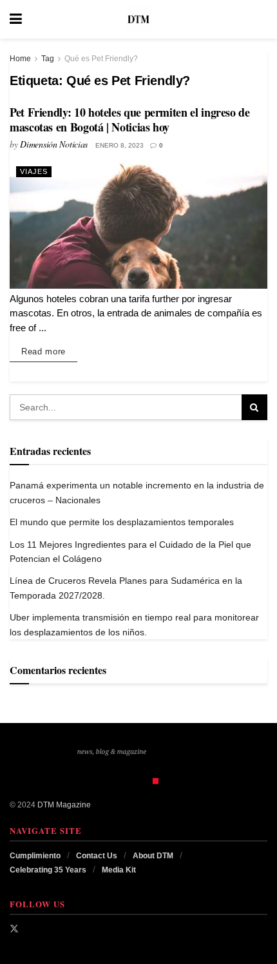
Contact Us (96, 855)
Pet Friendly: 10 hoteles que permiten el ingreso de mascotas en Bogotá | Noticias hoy (130, 119)
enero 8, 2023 (119, 145)
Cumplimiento (35, 855)
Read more (49, 351)
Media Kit (119, 869)
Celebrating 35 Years (48, 869)
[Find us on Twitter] (14, 928)
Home (20, 58)
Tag (47, 58)
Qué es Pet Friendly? (101, 58)
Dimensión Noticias (54, 144)
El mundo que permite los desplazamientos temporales (122, 522)
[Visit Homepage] (138, 19)
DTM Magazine (64, 804)
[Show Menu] (16, 19)
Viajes (34, 171)
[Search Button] (260, 19)
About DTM (153, 855)
